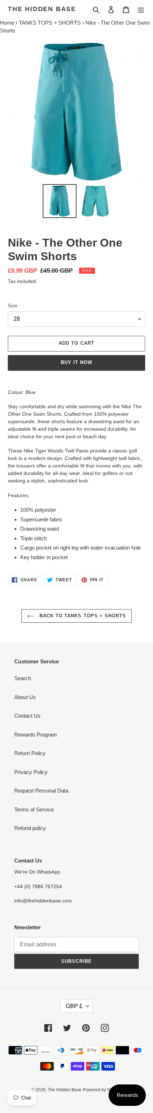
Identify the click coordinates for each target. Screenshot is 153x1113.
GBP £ (74, 1006)
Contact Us (27, 716)
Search (22, 678)
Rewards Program (35, 735)
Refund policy (30, 828)
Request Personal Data (41, 791)
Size (12, 305)
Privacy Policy (31, 772)
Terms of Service (34, 809)
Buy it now (76, 362)
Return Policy (30, 753)
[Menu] (140, 9)
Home (7, 23)
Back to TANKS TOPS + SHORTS (82, 615)
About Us (25, 697)
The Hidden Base (42, 8)
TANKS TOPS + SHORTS (50, 23)
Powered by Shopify (102, 1089)
